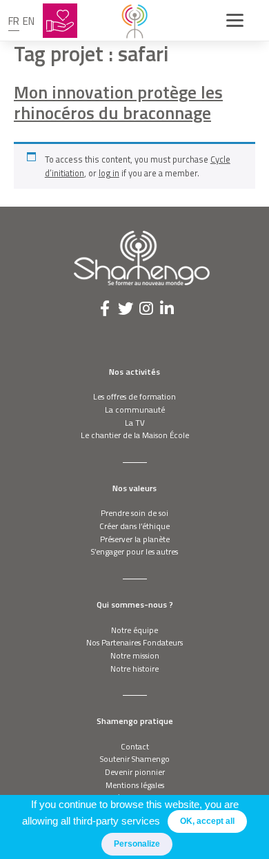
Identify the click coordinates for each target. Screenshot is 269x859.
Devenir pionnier (135, 772)
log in (109, 173)
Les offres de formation (134, 396)
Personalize (137, 844)
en (28, 21)
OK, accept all (207, 821)
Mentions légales (135, 785)
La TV (135, 422)
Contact (135, 746)
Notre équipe (134, 630)
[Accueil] (134, 20)
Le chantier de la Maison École (135, 435)
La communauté (135, 409)
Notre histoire (134, 668)
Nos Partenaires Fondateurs (134, 642)
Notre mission (134, 655)
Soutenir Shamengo (135, 759)
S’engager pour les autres (134, 551)
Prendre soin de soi (134, 513)
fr (13, 21)
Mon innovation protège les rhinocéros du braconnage (118, 103)
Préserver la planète (135, 539)
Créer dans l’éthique (134, 526)
